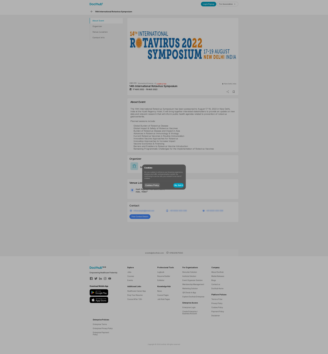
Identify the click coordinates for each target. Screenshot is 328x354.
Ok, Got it (178, 185)
